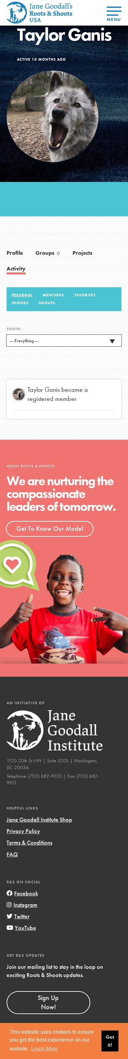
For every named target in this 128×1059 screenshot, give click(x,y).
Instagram (25, 905)
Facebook (26, 893)
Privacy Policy (23, 831)
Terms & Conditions (29, 842)
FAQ (12, 854)
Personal (22, 295)
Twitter (22, 916)
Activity (16, 268)
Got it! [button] (110, 1041)
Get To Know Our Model (49, 528)
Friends (20, 303)
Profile (15, 253)
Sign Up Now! (48, 1002)
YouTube (25, 927)
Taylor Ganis (44, 389)
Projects (82, 253)
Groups (47, 253)
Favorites (85, 295)
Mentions (53, 295)
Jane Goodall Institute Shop (39, 819)
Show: (14, 328)
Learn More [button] (44, 1048)
